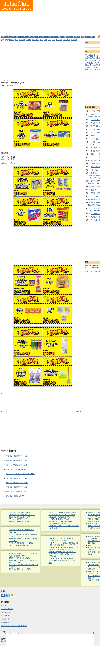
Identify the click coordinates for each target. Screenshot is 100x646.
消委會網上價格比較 (7, 609)
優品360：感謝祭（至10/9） (16, 496)
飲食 (23, 37)
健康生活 (74, 40)
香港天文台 (4, 605)
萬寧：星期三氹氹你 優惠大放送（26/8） (20, 474)
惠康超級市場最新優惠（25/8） (17, 478)
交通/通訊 (67, 37)
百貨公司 (35, 40)
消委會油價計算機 (6, 612)
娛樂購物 (90, 55)
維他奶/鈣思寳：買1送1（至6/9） (20, 517)
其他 (92, 65)
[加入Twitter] (7, 597)
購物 (17, 37)
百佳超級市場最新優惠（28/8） (17, 460)
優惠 (2, 641)
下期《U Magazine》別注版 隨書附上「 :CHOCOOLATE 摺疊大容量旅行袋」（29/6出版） (62, 554)
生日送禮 (66, 40)
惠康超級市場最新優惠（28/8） (17, 456)
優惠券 (59, 37)
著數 (5, 641)
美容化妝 (22, 40)
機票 (41, 40)
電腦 (96, 67)
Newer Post (5, 412)
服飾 (16, 40)
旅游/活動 (51, 37)
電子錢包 (89, 67)
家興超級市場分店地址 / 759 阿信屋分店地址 (14, 626)
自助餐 (28, 40)
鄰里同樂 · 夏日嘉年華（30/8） (20, 558)
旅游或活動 (90, 58)
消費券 (11, 40)
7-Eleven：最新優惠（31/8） (19, 519)
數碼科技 (76, 37)
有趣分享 (85, 37)
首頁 (3, 37)
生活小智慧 (93, 70)
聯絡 (91, 37)
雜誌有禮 (59, 40)
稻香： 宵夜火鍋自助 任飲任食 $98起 (62, 515)
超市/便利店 (31, 37)
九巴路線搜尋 (5, 619)
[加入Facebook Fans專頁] (3, 597)
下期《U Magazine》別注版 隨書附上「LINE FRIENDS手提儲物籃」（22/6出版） (63, 560)
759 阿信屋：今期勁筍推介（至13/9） (22, 515)
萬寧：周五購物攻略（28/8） (16, 469)
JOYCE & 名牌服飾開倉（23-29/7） (21, 545)
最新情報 (11, 37)
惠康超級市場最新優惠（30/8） (17, 487)
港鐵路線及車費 (5, 615)
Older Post (80, 412)
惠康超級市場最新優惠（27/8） (17, 483)
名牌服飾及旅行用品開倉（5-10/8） (21, 543)
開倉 (45, 40)
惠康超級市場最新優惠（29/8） (17, 465)
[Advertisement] (66, 17)
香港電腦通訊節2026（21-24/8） (20, 569)
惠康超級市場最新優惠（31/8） (20, 521)
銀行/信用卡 (42, 37)
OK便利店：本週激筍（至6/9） (20, 512)
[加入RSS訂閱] (11, 597)
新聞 (96, 65)
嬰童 (53, 40)
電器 (49, 40)
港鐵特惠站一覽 (5, 622)
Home (43, 412)
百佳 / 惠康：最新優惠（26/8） (17, 491)
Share (3, 394)
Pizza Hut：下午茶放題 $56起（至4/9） (63, 512)
